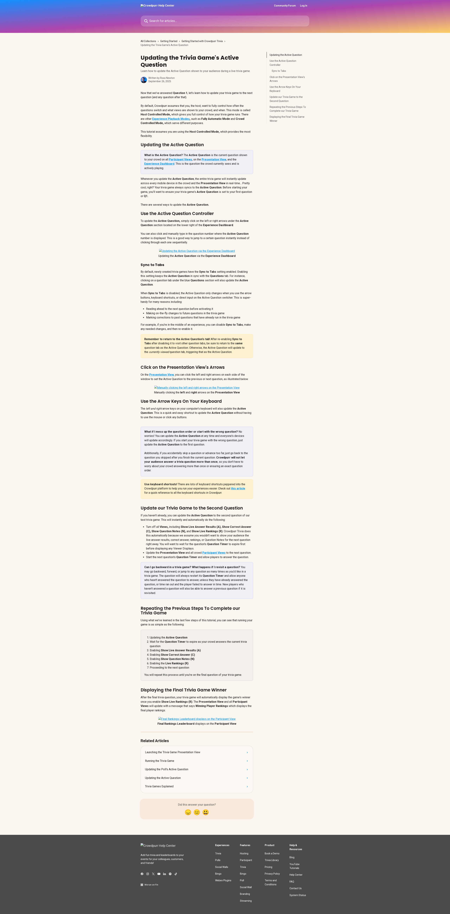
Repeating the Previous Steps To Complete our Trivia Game (288, 109)
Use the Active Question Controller (283, 62)
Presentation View (214, 159)
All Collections (148, 41)
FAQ (292, 881)
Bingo (218, 873)
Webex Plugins (223, 880)
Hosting (244, 853)
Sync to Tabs (279, 70)
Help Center (296, 874)
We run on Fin (151, 884)
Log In (303, 5)
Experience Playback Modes (171, 119)
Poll (242, 880)
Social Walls (221, 867)
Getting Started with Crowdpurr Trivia (202, 41)
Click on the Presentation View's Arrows (287, 78)
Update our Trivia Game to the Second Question (286, 99)
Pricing (268, 867)
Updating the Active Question (286, 54)
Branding (245, 894)
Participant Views (180, 159)
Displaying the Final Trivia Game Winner (287, 118)
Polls (217, 860)
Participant (246, 860)
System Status (298, 895)
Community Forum (285, 5)
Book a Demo (272, 853)
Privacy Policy (272, 873)
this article (238, 488)
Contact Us (296, 888)
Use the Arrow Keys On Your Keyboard (285, 89)
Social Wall (246, 887)
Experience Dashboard (159, 163)
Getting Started (168, 41)
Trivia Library (272, 860)
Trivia (218, 853)
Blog (292, 857)
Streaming (246, 900)
